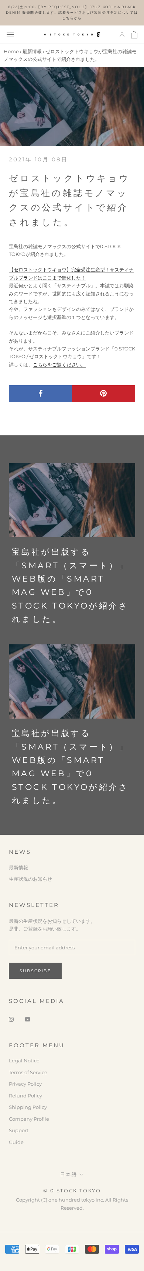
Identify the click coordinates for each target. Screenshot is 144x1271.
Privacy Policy (25, 1084)
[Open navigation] (10, 34)
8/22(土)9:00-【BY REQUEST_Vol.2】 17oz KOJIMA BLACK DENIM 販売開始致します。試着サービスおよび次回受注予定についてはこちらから (72, 12)
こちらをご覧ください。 (59, 364)
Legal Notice (24, 1060)
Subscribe (35, 970)
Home (11, 51)
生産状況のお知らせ (30, 879)
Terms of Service (28, 1072)
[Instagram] (11, 1019)
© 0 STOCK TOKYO (72, 1190)
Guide (16, 1142)
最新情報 (32, 51)
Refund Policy (25, 1096)
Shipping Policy (28, 1107)
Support (18, 1130)
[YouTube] (27, 1019)
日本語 (69, 1174)
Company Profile (29, 1119)
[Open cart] (134, 34)
